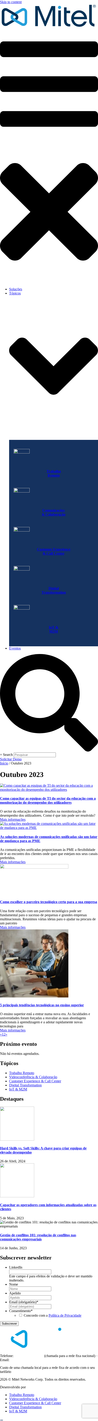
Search (8, 755)
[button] (49, 156)
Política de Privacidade (65, 1315)
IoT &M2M (53, 629)
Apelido (15, 1293)
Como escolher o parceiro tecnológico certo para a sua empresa (48, 902)
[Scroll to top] (1, 1420)
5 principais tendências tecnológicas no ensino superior (42, 1005)
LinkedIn (15, 1267)
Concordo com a (52, 1315)
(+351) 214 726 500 (28, 1356)
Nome (13, 1284)
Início (4, 763)
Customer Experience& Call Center (53, 551)
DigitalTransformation (53, 590)
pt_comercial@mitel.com (28, 1360)
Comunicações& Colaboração (53, 512)
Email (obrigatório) (23, 1302)
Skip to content (11, 2)
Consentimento (21, 1311)
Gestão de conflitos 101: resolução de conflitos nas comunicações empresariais (38, 1237)
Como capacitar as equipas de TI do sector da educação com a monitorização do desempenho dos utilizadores (48, 800)
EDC (30, 1387)
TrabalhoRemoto (53, 473)
